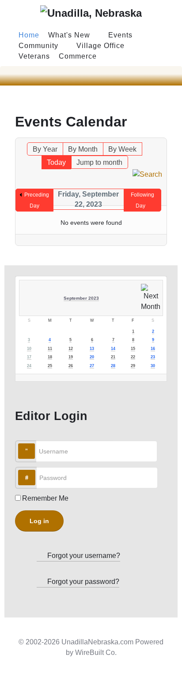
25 (50, 366)
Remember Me (45, 498)
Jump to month (99, 162)
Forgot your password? (82, 581)
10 (29, 348)
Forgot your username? (83, 555)
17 (29, 357)
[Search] (147, 174)
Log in (39, 520)
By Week (122, 149)
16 (153, 348)
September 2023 (81, 298)
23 (153, 357)
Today (56, 162)
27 (92, 366)
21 (113, 357)
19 (70, 357)
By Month (83, 149)
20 (92, 357)
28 (113, 366)
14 (113, 348)
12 (70, 348)
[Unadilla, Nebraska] (91, 12)
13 (92, 348)
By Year (45, 149)
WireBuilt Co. (96, 652)
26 (70, 366)
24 (29, 366)
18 (50, 357)
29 (133, 366)
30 (153, 366)
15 (133, 348)
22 (133, 357)
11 (50, 348)
